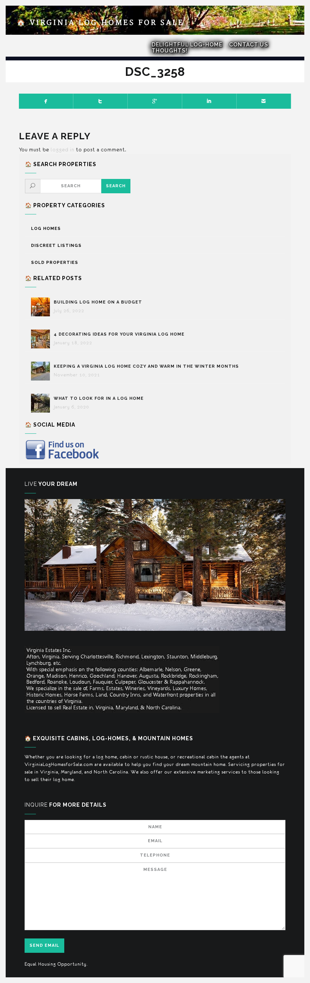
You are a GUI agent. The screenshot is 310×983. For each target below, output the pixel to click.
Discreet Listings (56, 245)
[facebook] (46, 101)
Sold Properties (54, 262)
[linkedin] (209, 101)
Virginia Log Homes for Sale (100, 22)
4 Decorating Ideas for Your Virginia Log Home (120, 334)
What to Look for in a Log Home (99, 398)
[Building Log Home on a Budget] (42, 306)
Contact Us (248, 45)
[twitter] (100, 101)
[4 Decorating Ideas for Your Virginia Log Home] (42, 339)
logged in (62, 149)
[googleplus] (155, 101)
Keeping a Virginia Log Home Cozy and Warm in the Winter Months (146, 366)
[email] (264, 101)
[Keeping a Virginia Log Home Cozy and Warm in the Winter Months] (42, 371)
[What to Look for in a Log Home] (42, 403)
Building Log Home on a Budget (98, 302)
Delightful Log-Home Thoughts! (187, 48)
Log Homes (46, 228)
